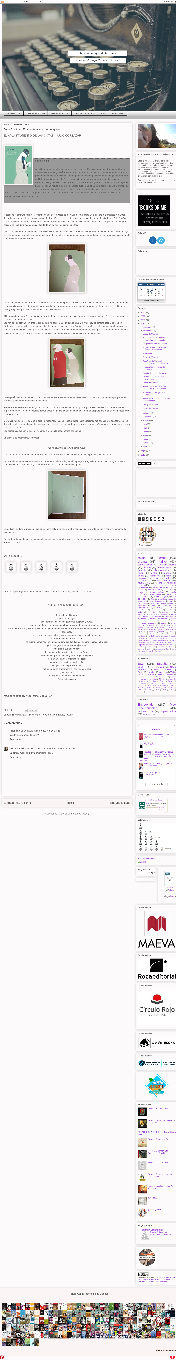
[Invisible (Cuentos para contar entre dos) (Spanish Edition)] (173, 1328)
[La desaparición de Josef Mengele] (33, 1316)
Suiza (171, 690)
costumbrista (143, 603)
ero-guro (154, 603)
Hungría (149, 687)
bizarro (173, 585)
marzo (146, 439)
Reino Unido (157, 667)
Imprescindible (168, 711)
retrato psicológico (149, 623)
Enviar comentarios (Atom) (74, 813)
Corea (162, 683)
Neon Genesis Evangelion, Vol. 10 (158, 764)
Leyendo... (156, 729)
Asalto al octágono (152, 773)
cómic (141, 575)
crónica (170, 627)
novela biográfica (154, 636)
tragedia (150, 651)
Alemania (163, 672)
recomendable (145, 711)
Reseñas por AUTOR (60, 113)
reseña (69, 714)
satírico (149, 649)
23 (145, 295)
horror (152, 619)
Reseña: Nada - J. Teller (158, 1163)
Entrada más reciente (17, 802)
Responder (15, 739)
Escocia (156, 685)
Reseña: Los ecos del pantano (156, 373)
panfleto (151, 642)
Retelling (159, 608)
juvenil (141, 573)
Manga (167, 573)
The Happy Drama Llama (151, 1230)
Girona (173, 677)
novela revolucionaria (160, 640)
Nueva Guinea (168, 687)
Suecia (168, 670)
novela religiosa (143, 640)
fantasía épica (144, 597)
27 (159, 295)
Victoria (170, 887)
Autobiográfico (162, 570)
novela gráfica (49, 714)
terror (162, 557)
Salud (161, 625)
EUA (141, 663)
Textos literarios (117, 113)
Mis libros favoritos (146, 859)
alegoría (170, 625)
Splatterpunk (157, 616)
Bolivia (153, 681)
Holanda (141, 687)
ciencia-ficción (145, 564)
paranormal (157, 587)
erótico (142, 632)
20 (159, 293)
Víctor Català (149, 738)
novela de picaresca (148, 638)
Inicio (70, 802)
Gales (164, 685)
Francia (156, 670)
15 (141, 293)
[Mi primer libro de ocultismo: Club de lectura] (140, 1322)
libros (172, 896)
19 (155, 293)
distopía (147, 567)
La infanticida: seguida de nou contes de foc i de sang (156, 735)
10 (148, 291)
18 (152, 293)
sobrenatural (167, 612)
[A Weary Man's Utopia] (9, 1327)
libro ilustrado (19, 714)
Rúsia (165, 690)
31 (148, 297)
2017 (143, 455)
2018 (143, 451)
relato (61, 714)
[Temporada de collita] (89, 1306)
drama (142, 561)
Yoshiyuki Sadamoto (151, 765)
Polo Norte (148, 690)
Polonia (157, 690)
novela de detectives (157, 601)
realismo (158, 583)
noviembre (148, 331)
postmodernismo (146, 645)
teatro (170, 601)
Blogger (104, 1293)
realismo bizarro (160, 645)
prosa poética (151, 621)
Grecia (171, 685)
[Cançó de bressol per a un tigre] (164, 1308)
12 (155, 291)
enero (145, 446)
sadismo (141, 649)
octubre (146, 413)
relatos (153, 573)
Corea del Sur (161, 677)
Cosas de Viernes (150, 334)
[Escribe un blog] (28, 710)
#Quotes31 (152, 1198)
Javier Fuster (143, 760)
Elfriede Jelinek (149, 744)
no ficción (168, 590)
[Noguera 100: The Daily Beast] (94, 1330)
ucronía (152, 625)
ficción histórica (157, 592)
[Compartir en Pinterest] (35, 710)
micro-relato (34, 714)
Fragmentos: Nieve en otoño (155, 344)
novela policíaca (164, 581)
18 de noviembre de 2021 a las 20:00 (55, 748)
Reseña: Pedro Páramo (158, 1109)
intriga (140, 612)
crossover (160, 627)
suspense (141, 614)
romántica (142, 578)
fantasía (142, 570)
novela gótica (144, 583)
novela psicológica (166, 638)
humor (155, 578)
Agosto (150, 284)
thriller (163, 561)
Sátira (170, 608)
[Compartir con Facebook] (33, 710)
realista (141, 592)
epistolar (144, 587)
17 (148, 293)
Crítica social (167, 605)
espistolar (151, 632)
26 (155, 295)
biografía (161, 599)
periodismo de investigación (166, 642)
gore (171, 603)
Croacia (140, 685)
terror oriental (155, 594)
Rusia (140, 672)
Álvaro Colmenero (150, 774)
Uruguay (141, 692)
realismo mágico (161, 597)
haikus (171, 632)
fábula (163, 603)
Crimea (170, 683)
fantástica (162, 632)
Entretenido (145, 704)
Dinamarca (142, 677)
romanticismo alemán (166, 647)
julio (145, 424)
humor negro (142, 634)
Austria (151, 674)
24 (148, 295)
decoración (152, 630)
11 (152, 291)
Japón (141, 667)
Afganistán (172, 679)
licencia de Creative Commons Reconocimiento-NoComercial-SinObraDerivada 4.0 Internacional (156, 1279)
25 (152, 295)
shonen (142, 651)
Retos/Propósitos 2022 (84, 113)
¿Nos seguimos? (155, 1210)
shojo (174, 649)
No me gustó (147, 714)
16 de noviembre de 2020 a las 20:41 (40, 730)
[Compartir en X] (31, 710)
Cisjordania (142, 683)
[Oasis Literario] (157, 1097)
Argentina (151, 672)
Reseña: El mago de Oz (158, 1139)
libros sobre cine (155, 634)
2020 (143, 320)
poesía (154, 605)
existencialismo (156, 610)
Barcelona (144, 681)
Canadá (170, 681)
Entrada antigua (120, 802)
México (162, 679)
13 (159, 291)
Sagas (102, 113)
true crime (153, 614)
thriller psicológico (157, 585)
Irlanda (143, 679)
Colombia (153, 683)
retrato (171, 645)
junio (145, 428)
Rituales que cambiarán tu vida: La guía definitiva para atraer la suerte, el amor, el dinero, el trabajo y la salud (159, 755)
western (164, 614)
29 (141, 297)
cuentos (169, 594)
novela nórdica (144, 581)
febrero (146, 443)
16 (145, 293)
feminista (155, 575)
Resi (147, 803)
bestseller (150, 627)
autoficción (142, 619)
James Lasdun (170, 892)
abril (145, 435)
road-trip (141, 647)
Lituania (157, 687)
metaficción (162, 619)
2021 (143, 316)
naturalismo (152, 612)
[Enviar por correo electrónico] (26, 710)
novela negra (164, 567)
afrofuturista (142, 610)
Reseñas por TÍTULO (35, 113)
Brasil (162, 681)
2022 (160, 284)
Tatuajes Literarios (150, 404)
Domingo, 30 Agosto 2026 (151, 300)
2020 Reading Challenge (153, 799)
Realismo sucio (144, 608)
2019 (143, 324)
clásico (168, 578)
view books (164, 812)
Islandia (153, 679)
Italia (160, 674)
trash (158, 651)
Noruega (169, 674)
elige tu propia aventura (167, 630)
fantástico (169, 610)
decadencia (142, 630)
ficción (168, 576)
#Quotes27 (147, 353)
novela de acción (169, 636)
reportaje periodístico (168, 621)
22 (141, 295)
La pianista (148, 743)
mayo (145, 432)
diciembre (147, 327)
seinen (163, 623)
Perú (139, 690)
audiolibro (169, 616)
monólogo (141, 636)
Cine (153, 599)
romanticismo (151, 647)
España (162, 663)
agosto (146, 420)
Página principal (14, 113)
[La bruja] (164, 1323)
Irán (151, 677)
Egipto (148, 685)
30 (145, 297)
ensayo (169, 587)
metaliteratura (168, 634)
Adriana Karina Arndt (22, 748)
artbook (140, 627)
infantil (141, 590)
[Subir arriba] (172, 1356)
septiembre (148, 417)
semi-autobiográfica (162, 649)
